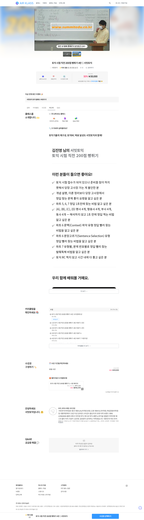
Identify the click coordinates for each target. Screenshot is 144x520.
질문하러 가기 (83, 449)
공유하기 (91, 68)
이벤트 (45, 3)
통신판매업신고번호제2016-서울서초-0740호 (92, 506)
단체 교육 (62, 3)
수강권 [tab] (44, 108)
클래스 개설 (53, 3)
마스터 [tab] (51, 108)
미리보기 (55, 319)
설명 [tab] (28, 108)
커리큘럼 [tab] (36, 108)
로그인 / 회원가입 (121, 3)
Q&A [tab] (58, 108)
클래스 (38, 3)
